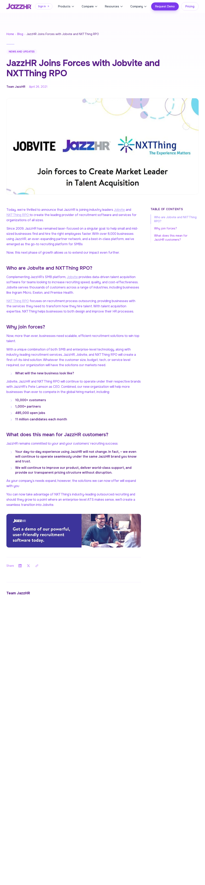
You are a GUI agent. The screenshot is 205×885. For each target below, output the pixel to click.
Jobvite (119, 210)
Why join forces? (165, 228)
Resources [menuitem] (112, 6)
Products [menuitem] (64, 6)
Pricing (189, 6)
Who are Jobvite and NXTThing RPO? (175, 219)
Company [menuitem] (136, 6)
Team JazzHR (15, 86)
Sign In (42, 6)
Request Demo (165, 6)
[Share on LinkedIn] (20, 565)
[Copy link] (36, 565)
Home (10, 34)
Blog (20, 34)
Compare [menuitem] (88, 6)
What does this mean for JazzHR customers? (170, 237)
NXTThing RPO (18, 215)
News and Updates (22, 51)
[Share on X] (28, 565)
